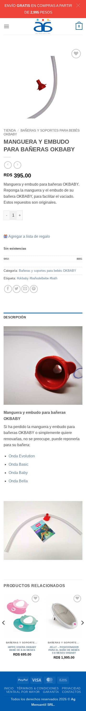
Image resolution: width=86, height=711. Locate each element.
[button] (6, 26)
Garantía (51, 692)
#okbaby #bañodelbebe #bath (37, 278)
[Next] (82, 632)
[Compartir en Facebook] (8, 289)
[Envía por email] (25, 289)
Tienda (10, 130)
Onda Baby (18, 473)
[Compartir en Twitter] (17, 289)
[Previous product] (17, 165)
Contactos (71, 692)
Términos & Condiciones (38, 688)
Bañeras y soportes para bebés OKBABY (47, 270)
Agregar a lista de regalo (29, 236)
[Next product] (7, 165)
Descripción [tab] (15, 317)
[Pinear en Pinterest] (34, 289)
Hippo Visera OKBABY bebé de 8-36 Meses (22, 648)
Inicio (9, 688)
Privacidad (71, 688)
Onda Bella (18, 481)
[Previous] (4, 632)
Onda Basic (18, 464)
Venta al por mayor (23, 692)
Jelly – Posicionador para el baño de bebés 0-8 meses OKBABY (64, 650)
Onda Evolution (22, 456)
